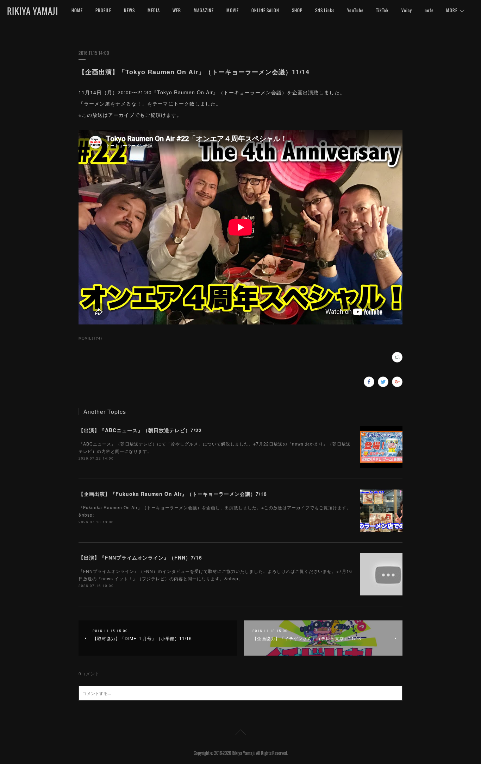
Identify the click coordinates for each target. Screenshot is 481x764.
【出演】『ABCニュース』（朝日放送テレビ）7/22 (140, 430)
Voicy (406, 10)
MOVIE (232, 10)
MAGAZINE (204, 10)
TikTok (382, 10)
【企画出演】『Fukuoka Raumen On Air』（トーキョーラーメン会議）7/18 (173, 493)
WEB (177, 10)
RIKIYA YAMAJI (32, 11)
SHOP (297, 10)
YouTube (355, 10)
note (429, 10)
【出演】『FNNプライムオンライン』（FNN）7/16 (140, 557)
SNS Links (325, 10)
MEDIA (154, 10)
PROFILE (103, 10)
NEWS (129, 10)
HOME (77, 10)
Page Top (240, 733)
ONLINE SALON (265, 10)
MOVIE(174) (90, 338)
